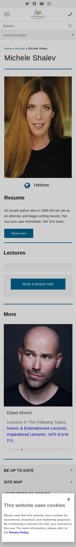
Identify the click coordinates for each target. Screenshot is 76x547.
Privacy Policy (18, 532)
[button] (68, 498)
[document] (38, 273)
